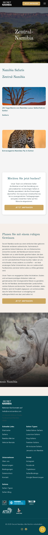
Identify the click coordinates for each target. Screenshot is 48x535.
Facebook (30, 465)
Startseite (6, 430)
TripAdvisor (30, 469)
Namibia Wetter (8, 438)
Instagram (30, 461)
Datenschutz (7, 473)
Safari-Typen (7, 488)
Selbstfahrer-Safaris (34, 430)
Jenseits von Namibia (34, 451)
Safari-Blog (6, 492)
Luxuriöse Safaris (33, 434)
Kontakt (5, 477)
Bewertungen (7, 465)
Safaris (5, 434)
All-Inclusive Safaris (34, 446)
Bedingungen (7, 469)
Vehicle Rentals (8, 442)
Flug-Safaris (31, 438)
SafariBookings (32, 473)
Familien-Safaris (32, 442)
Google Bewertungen (35, 477)
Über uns (5, 461)
